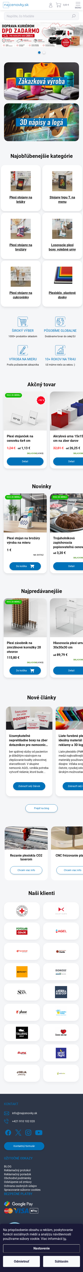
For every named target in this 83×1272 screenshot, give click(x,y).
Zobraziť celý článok (29, 786)
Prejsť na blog (41, 808)
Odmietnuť (21, 1261)
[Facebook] (7, 1131)
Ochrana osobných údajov (20, 1186)
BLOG (7, 1166)
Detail (25, 461)
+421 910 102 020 (23, 1121)
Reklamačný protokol (17, 1170)
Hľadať (74, 16)
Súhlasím (61, 1261)
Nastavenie (41, 1248)
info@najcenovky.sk (24, 1113)
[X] (17, 1131)
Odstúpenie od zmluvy (18, 1182)
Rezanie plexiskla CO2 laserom (26, 857)
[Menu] (78, 5)
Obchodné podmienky (17, 1178)
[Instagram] (27, 1131)
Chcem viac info (26, 870)
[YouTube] (38, 1131)
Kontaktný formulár (24, 1146)
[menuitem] (21, 199)
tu (64, 1239)
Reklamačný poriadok (17, 1174)
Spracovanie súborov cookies (22, 1189)
